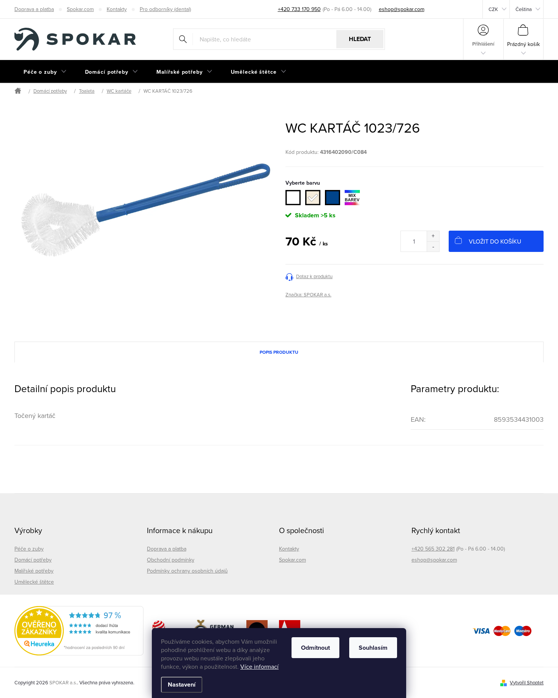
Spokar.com (80, 9)
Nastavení (181, 684)
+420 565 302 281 (433, 549)
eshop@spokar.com (434, 560)
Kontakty (117, 9)
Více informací (259, 666)
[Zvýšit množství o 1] (433, 236)
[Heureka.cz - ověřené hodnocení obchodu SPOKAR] (78, 630)
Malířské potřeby (34, 571)
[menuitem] (45, 72)
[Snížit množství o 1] (433, 246)
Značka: (308, 294)
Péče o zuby (29, 549)
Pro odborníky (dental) (165, 9)
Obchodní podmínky (170, 560)
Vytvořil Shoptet (527, 682)
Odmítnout (315, 647)
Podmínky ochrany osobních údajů (187, 571)
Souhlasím (373, 647)
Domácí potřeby (33, 560)
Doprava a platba (34, 9)
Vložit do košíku (495, 241)
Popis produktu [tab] (279, 352)
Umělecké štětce (34, 582)
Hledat (360, 39)
